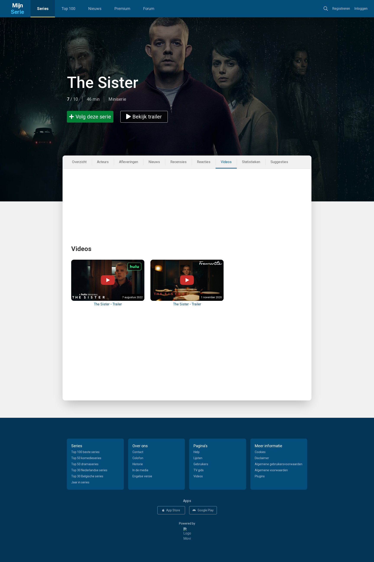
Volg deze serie (93, 117)
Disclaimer (262, 458)
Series (42, 8)
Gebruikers (200, 464)
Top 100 (68, 8)
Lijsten (197, 458)
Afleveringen (128, 162)
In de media (140, 470)
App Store (173, 510)
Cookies (260, 452)
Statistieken (251, 162)
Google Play (206, 510)
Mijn (17, 8)
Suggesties (279, 162)
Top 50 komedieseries (86, 458)
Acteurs (103, 162)
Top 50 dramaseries (84, 464)
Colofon (137, 458)
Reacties (203, 162)
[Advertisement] (187, 199)
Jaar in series (80, 482)
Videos (226, 162)
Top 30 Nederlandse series (89, 470)
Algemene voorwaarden (271, 470)
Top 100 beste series (85, 452)
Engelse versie (142, 476)
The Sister (102, 82)
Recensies (178, 162)
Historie (137, 464)
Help (196, 452)
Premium (122, 8)
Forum (148, 8)
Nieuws (95, 8)
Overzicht (79, 162)
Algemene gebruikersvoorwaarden (278, 464)
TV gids (198, 470)
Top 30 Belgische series (87, 476)
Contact (137, 452)
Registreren (341, 8)
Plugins (260, 476)
